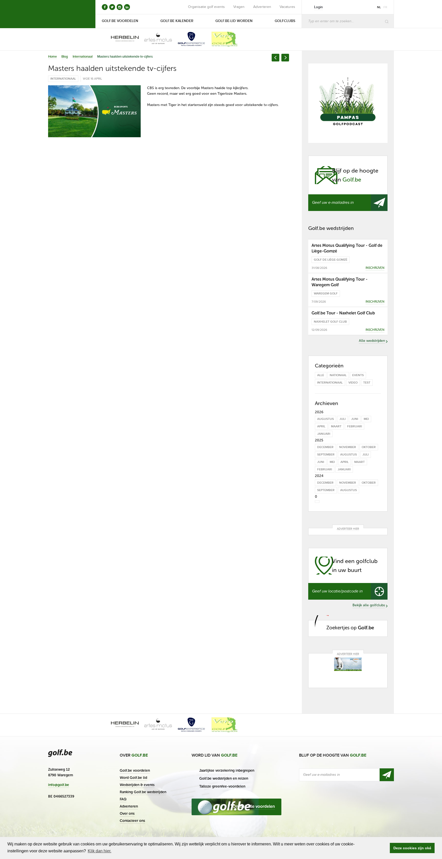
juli (342, 419)
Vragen (239, 7)
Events (358, 375)
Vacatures (287, 7)
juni (354, 419)
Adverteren (262, 7)
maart (336, 426)
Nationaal (338, 375)
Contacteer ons (132, 821)
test (366, 383)
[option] (121, 39)
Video (353, 383)
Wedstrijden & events (137, 785)
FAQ (123, 799)
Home (52, 57)
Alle (320, 375)
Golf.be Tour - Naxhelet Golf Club (343, 313)
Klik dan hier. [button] (99, 851)
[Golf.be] (65, 14)
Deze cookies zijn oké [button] (412, 848)
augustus (325, 419)
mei (366, 419)
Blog (64, 57)
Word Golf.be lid (133, 778)
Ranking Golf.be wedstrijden (143, 792)
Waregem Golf (326, 293)
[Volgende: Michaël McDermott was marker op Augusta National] (285, 57)
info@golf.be (58, 785)
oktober (369, 447)
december (325, 447)
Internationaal (83, 57)
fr (385, 7)
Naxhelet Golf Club (330, 322)
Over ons (127, 813)
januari (323, 434)
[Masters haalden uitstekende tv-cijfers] (94, 111)
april (321, 426)
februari (354, 426)
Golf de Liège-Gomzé (330, 260)
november (347, 447)
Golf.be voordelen (135, 770)
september (326, 455)
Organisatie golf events (206, 7)
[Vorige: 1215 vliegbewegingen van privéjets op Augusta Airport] (275, 57)
